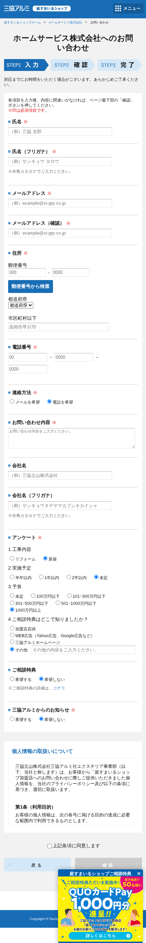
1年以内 (51, 577)
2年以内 (79, 577)
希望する (23, 679)
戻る (37, 865)
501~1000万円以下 (78, 603)
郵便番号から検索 (31, 286)
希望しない (54, 679)
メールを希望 (27, 402)
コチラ (59, 688)
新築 (53, 559)
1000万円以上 (28, 610)
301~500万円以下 (31, 603)
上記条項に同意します (76, 845)
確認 (109, 865)
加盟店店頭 (25, 629)
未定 (103, 577)
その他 (23, 650)
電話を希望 (63, 402)
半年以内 (23, 577)
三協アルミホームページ (37, 642)
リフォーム (25, 559)
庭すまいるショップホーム (22, 22)
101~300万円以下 (89, 596)
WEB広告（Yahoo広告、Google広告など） (55, 635)
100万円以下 (48, 596)
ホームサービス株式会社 (65, 22)
